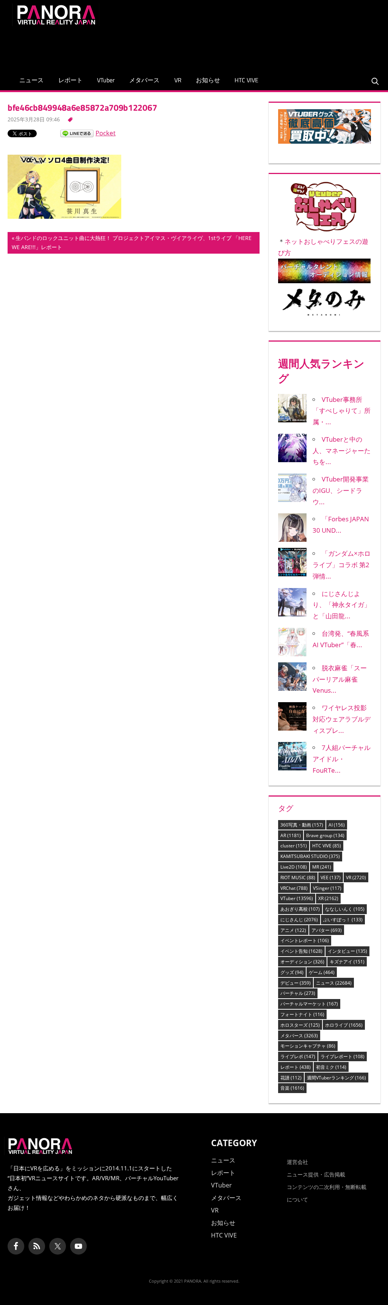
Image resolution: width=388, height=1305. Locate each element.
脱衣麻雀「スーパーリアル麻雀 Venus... (340, 679)
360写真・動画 (301, 825)
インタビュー (347, 951)
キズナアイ (347, 961)
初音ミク (331, 1067)
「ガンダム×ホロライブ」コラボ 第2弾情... (342, 564)
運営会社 (297, 1161)
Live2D (293, 867)
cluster (293, 845)
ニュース (31, 80)
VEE (331, 877)
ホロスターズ (300, 1025)
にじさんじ (299, 919)
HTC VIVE (246, 80)
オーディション (302, 961)
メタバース (144, 80)
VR (177, 80)
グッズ (292, 972)
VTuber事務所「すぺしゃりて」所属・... (342, 411)
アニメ (293, 930)
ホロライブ (344, 1025)
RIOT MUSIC (297, 877)
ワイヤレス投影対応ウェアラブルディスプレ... (342, 719)
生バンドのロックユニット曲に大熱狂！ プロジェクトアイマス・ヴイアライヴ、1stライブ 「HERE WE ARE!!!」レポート (132, 244)
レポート (70, 80)
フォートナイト (302, 1014)
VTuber (106, 80)
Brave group (325, 835)
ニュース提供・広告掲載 (316, 1174)
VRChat (294, 888)
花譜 (291, 1077)
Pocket (105, 133)
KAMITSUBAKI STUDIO (310, 856)
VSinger (327, 888)
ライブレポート (343, 1056)
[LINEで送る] (77, 133)
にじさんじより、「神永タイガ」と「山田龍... (342, 605)
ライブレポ (297, 1056)
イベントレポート (304, 940)
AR (290, 835)
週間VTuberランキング (336, 1077)
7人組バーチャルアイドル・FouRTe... (342, 759)
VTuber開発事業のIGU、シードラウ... (341, 490)
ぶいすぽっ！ (343, 919)
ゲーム (322, 972)
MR (321, 867)
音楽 (292, 1088)
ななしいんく (345, 909)
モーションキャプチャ (307, 1046)
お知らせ (208, 80)
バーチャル (297, 993)
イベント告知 (301, 951)
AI (337, 825)
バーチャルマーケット (309, 1004)
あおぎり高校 (300, 909)
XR (328, 898)
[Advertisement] (238, 46)
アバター (326, 930)
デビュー (295, 983)
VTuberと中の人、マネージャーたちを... (342, 450)
